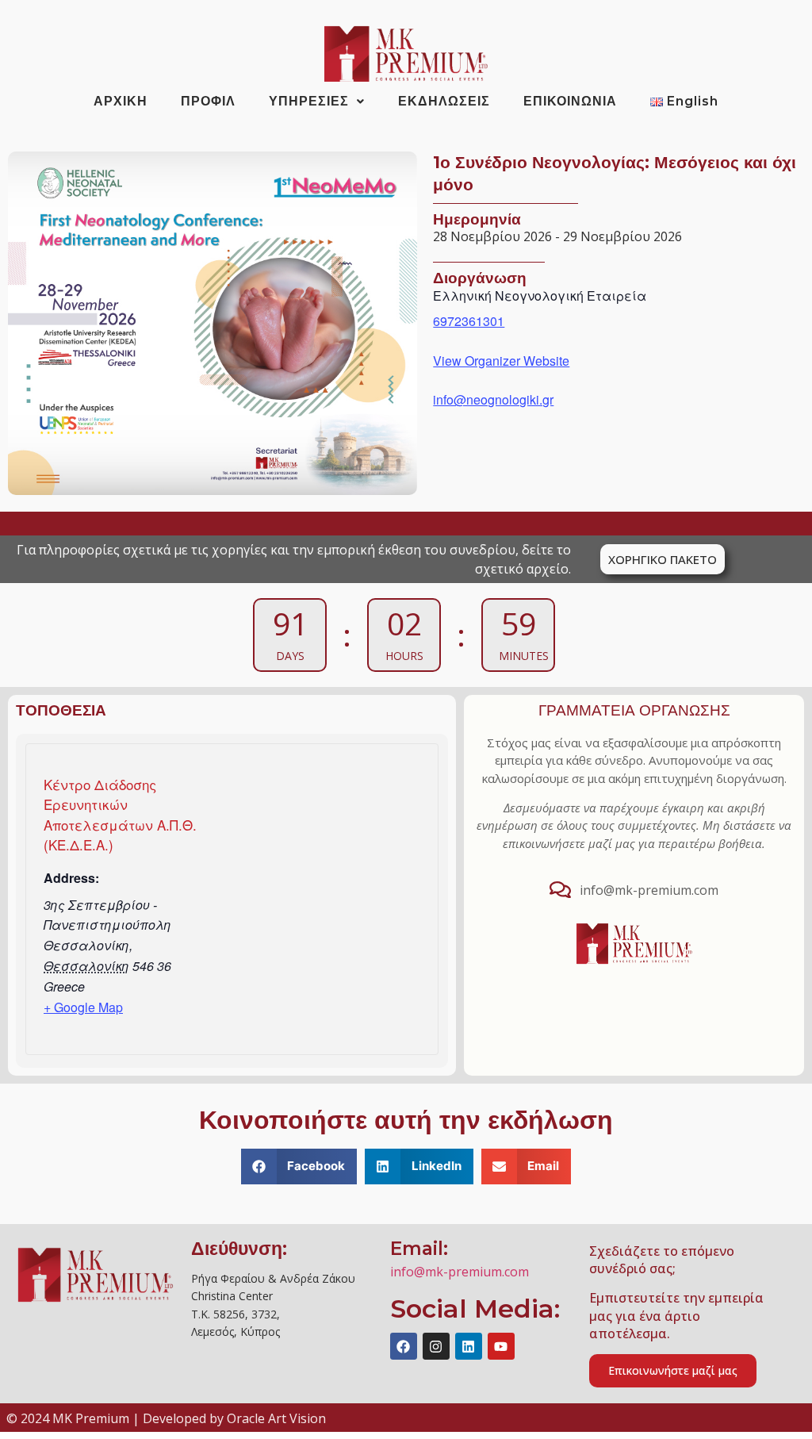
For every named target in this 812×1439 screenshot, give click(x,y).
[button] (299, 1166)
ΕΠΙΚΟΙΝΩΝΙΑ (570, 101)
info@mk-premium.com (459, 1271)
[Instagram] (436, 1346)
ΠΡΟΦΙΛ (208, 101)
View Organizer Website (501, 360)
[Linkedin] (468, 1346)
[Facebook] (403, 1346)
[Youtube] (501, 1346)
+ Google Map (83, 1007)
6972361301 (468, 321)
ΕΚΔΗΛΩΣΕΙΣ (444, 101)
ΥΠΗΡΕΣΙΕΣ (309, 101)
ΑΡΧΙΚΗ (120, 101)
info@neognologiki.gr (493, 399)
